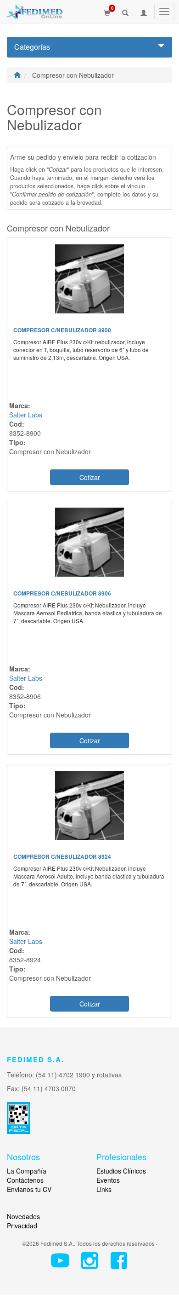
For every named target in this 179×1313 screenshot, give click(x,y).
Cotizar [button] (89, 477)
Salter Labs (25, 414)
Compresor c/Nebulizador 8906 (62, 593)
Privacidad (22, 1225)
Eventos (108, 1180)
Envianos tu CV (29, 1189)
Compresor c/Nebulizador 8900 (62, 330)
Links (104, 1189)
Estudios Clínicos (121, 1170)
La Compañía (26, 1170)
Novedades (23, 1216)
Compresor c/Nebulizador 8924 (62, 856)
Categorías (32, 46)
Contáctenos (25, 1180)
